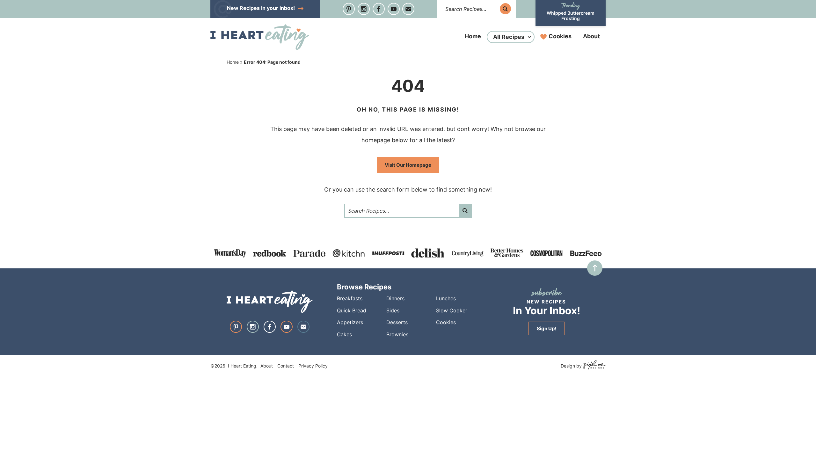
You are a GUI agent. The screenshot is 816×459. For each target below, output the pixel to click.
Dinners (395, 298)
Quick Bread (351, 310)
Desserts (397, 322)
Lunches (446, 298)
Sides (392, 310)
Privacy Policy (313, 365)
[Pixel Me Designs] (594, 366)
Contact (285, 365)
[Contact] (408, 9)
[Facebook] (378, 9)
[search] (505, 8)
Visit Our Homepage (408, 165)
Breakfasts (349, 298)
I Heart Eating (259, 37)
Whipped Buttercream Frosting (570, 15)
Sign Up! (546, 328)
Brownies (397, 334)
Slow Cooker (451, 310)
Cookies (560, 36)
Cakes (344, 334)
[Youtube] (393, 9)
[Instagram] (363, 9)
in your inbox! (261, 8)
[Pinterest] (348, 9)
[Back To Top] (594, 268)
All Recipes (508, 36)
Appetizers (350, 322)
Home (473, 36)
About (591, 36)
